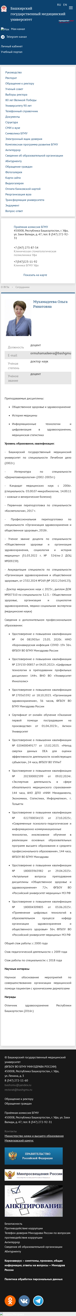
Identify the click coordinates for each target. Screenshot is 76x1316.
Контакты (11, 1131)
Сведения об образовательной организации (34, 155)
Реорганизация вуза (18, 194)
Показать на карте (35, 275)
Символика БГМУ (16, 133)
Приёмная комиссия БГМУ (31, 227)
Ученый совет (14, 89)
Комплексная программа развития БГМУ (31, 144)
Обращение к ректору (19, 83)
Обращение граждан (18, 166)
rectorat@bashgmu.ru (18, 1089)
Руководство (13, 72)
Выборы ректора (16, 94)
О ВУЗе (5, 287)
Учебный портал (11, 52)
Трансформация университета (24, 200)
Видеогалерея (14, 183)
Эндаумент (12, 205)
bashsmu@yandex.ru (18, 1085)
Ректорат (11, 78)
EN (65, 4)
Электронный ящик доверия (23, 139)
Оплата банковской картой (23, 189)
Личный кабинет (12, 46)
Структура (11, 122)
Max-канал (17, 29)
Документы (12, 116)
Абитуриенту (13, 161)
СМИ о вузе (12, 128)
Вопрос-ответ (14, 211)
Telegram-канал (16, 36)
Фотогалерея (13, 172)
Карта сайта (13, 177)
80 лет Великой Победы (21, 100)
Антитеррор (13, 150)
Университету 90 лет (18, 105)
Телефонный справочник (21, 111)
